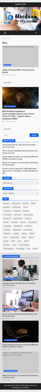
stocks (26, 241)
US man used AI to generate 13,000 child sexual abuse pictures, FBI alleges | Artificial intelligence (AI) (20, 171)
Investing (6, 230)
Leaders (16, 233)
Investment (7, 65)
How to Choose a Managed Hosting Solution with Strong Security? (20, 301)
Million (31, 233)
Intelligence (18, 226)
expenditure (18, 218)
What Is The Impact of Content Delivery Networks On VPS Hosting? (20, 362)
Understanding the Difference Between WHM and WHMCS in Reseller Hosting (20, 331)
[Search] (36, 33)
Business (6, 207)
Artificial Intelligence (10, 106)
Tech (14, 245)
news (5, 237)
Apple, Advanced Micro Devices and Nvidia (20, 56)
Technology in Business (10, 278)
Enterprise (7, 218)
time (28, 249)
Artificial (25, 203)
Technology (20, 249)
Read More (7, 82)
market (24, 233)
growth (22, 222)
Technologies (8, 249)
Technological (24, 245)
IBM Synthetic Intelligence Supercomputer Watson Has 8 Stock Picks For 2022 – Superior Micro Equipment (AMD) (20, 98)
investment (17, 230)
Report (31, 237)
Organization (14, 237)
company (17, 211)
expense (28, 218)
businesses (17, 207)
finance (5, 222)
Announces (16, 203)
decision (26, 211)
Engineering (28, 215)
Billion (33, 203)
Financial (14, 222)
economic (17, 215)
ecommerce (7, 215)
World (35, 249)
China (25, 207)
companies (7, 211)
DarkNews (15, 388)
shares (5, 241)
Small (13, 241)
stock (19, 241)
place (24, 237)
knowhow (6, 233)
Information (32, 222)
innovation (7, 226)
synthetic (6, 245)
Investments (28, 230)
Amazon (6, 203)
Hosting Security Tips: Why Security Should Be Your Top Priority (20, 270)
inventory (28, 226)
